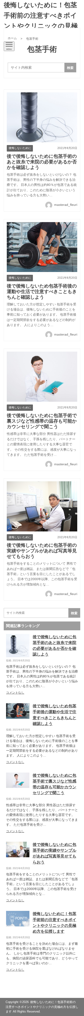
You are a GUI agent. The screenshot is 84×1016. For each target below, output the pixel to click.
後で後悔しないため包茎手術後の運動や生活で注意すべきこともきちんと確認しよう (42, 291)
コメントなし (15, 692)
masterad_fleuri (65, 205)
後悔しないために (20, 148)
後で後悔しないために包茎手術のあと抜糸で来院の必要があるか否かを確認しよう (42, 162)
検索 (70, 68)
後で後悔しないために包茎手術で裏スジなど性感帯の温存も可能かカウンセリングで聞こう (42, 421)
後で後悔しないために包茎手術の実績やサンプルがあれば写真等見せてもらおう (42, 551)
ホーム (12, 38)
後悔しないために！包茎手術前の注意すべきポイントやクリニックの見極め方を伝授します (41, 20)
